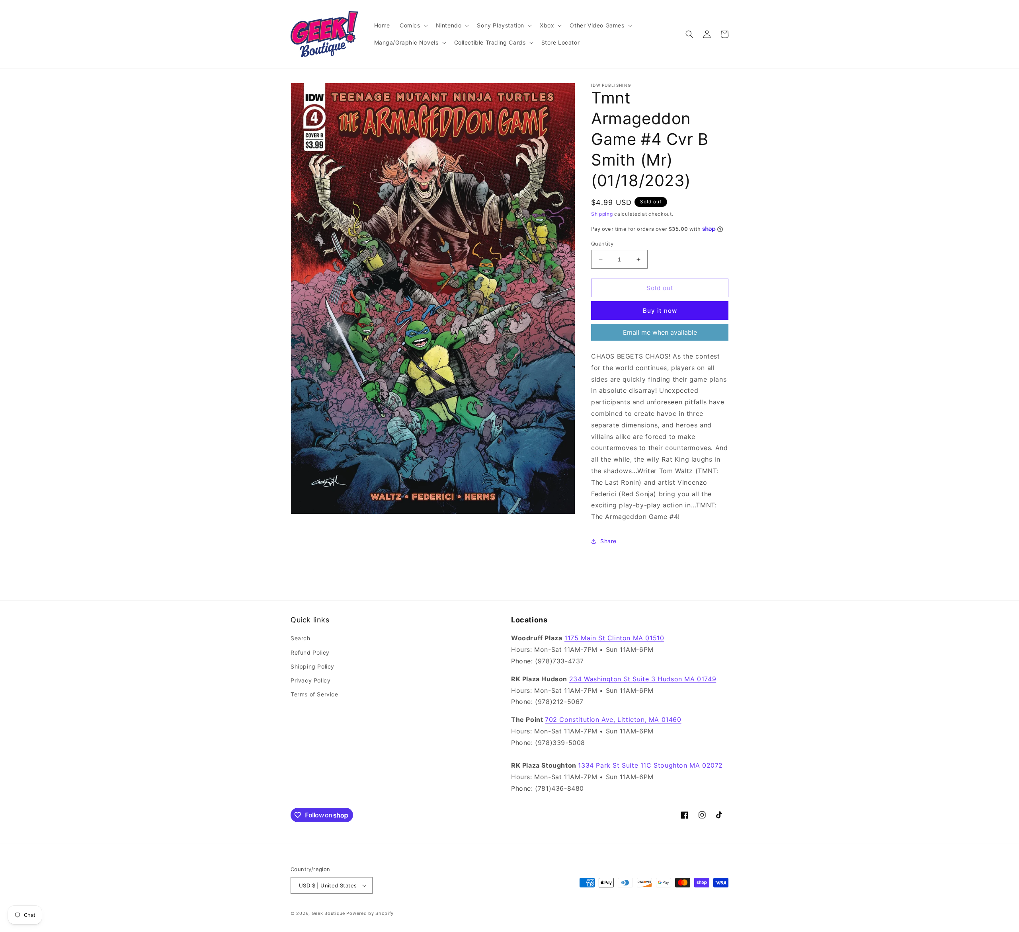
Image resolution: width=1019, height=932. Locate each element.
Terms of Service (314, 694)
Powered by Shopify (370, 913)
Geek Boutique (328, 913)
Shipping (602, 214)
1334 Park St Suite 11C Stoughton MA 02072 (650, 765)
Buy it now (660, 310)
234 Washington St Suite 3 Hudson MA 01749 (642, 679)
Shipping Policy (312, 666)
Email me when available (660, 332)
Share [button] (608, 541)
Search (300, 638)
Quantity (602, 243)
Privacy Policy (310, 680)
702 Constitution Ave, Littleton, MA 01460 (613, 719)
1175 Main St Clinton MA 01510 (614, 638)
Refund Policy (310, 652)
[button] (413, 25)
